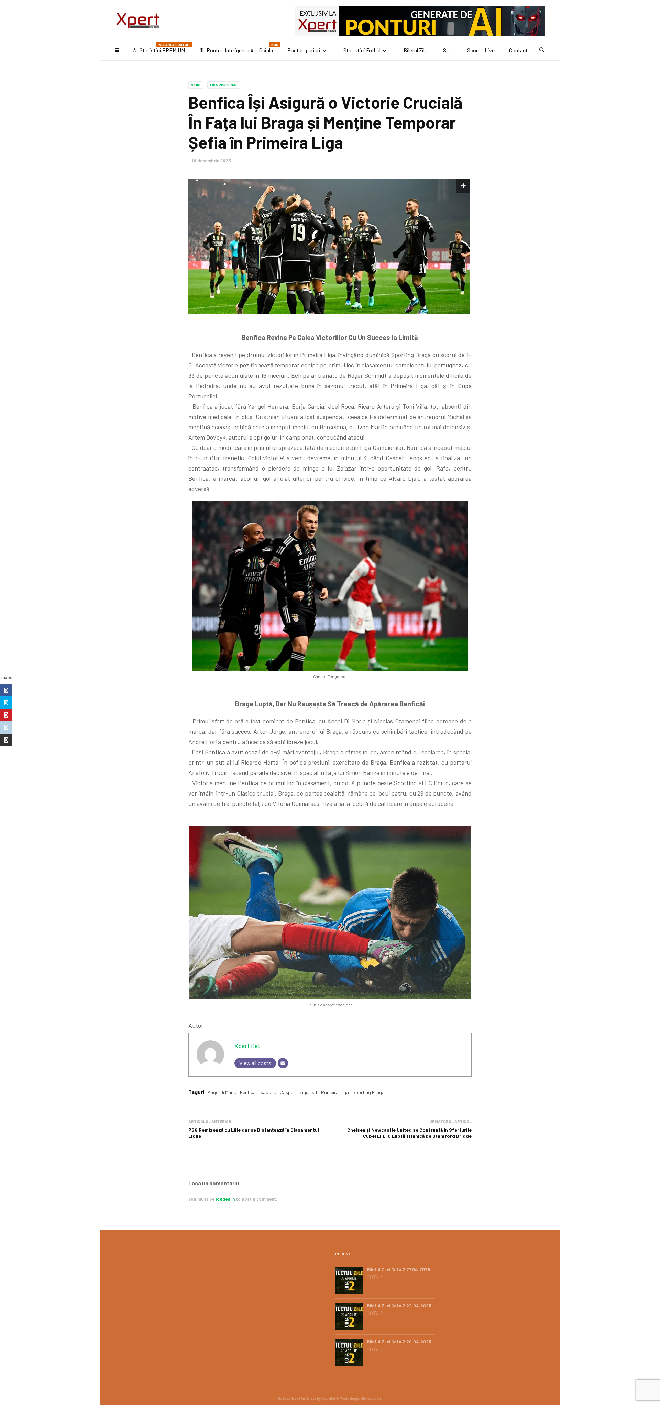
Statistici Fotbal (362, 50)
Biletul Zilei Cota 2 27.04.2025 (398, 1269)
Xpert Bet (247, 1045)
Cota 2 (375, 1277)
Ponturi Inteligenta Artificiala (238, 48)
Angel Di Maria (222, 1092)
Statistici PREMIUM (161, 48)
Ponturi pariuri (303, 50)
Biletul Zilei (416, 50)
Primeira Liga (335, 1092)
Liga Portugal (224, 85)
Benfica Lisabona (258, 1092)
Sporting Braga (368, 1092)
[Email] (283, 1063)
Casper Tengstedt (299, 1092)
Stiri (448, 50)
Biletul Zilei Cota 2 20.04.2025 (399, 1341)
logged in (225, 1199)
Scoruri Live (481, 50)
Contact (518, 50)
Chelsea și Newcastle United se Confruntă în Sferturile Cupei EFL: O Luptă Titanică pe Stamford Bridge (409, 1133)
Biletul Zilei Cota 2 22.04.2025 (399, 1305)
